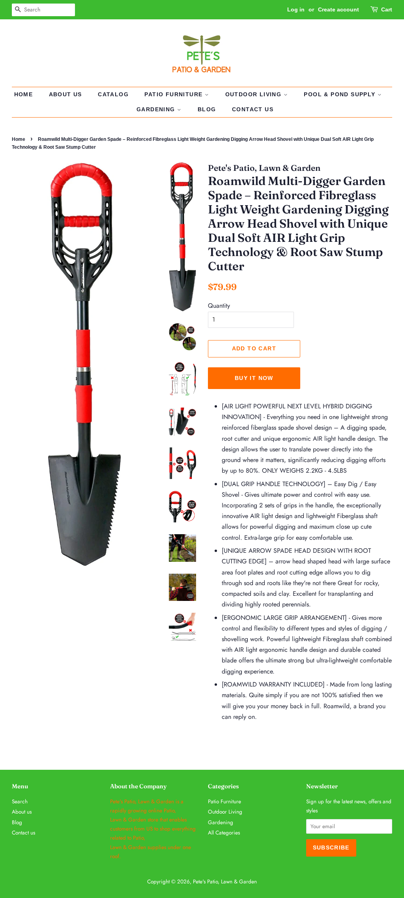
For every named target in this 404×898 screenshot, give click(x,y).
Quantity (219, 305)
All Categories (224, 832)
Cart (386, 9)
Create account (338, 9)
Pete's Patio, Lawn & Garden (225, 881)
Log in (296, 9)
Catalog (113, 94)
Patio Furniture (174, 94)
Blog (207, 109)
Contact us (252, 109)
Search (20, 801)
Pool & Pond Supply (341, 94)
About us (65, 94)
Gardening (157, 109)
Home (23, 94)
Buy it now (254, 378)
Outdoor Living (254, 94)
